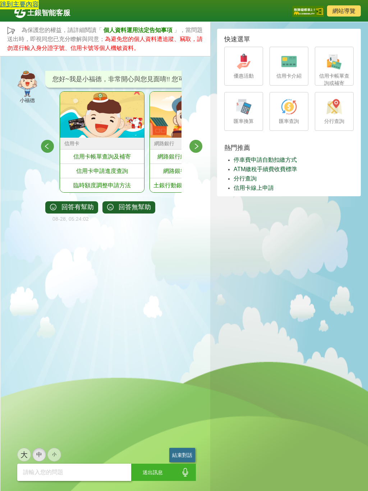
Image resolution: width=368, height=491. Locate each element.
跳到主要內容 (19, 4)
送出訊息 (153, 472)
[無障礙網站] (308, 11)
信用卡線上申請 (254, 188)
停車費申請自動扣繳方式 (265, 160)
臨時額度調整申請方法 (102, 185)
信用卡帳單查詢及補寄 (102, 156)
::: (17, 60)
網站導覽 (343, 11)
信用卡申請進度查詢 (102, 171)
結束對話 (182, 455)
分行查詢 (245, 178)
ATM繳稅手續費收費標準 (265, 169)
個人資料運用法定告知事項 (138, 30)
